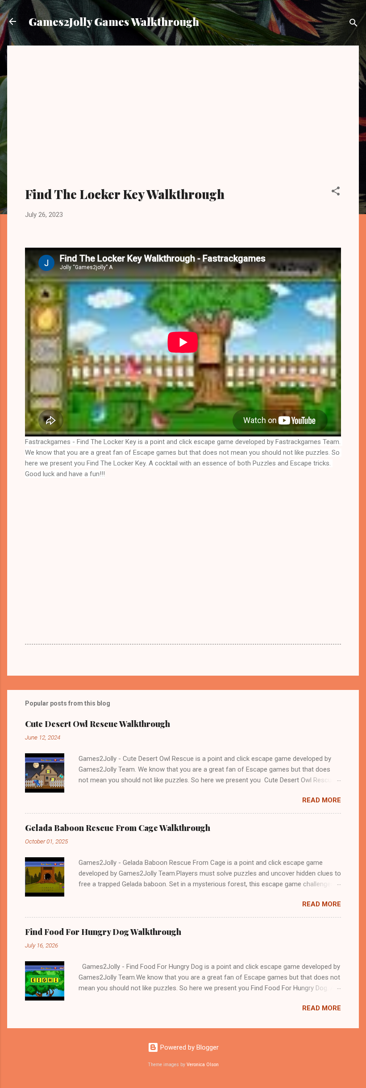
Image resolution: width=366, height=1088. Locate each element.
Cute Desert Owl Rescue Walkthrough (97, 723)
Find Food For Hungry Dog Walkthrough (103, 931)
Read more (321, 800)
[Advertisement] (183, 121)
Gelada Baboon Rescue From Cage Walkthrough (117, 827)
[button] (335, 192)
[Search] (353, 24)
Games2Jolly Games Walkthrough (114, 21)
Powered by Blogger (188, 1047)
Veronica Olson (203, 1064)
